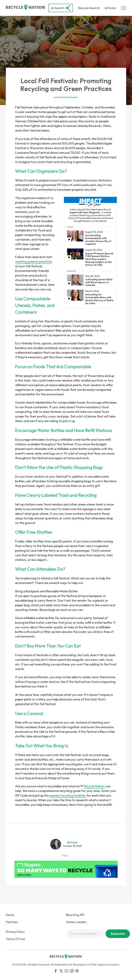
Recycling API (75, 915)
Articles (110, 8)
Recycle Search (89, 8)
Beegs (74, 842)
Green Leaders (76, 922)
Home (10, 915)
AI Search (57, 8)
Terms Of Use (15, 939)
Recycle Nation (94, 786)
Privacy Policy (15, 932)
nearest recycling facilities (68, 795)
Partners (12, 922)
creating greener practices (33, 262)
